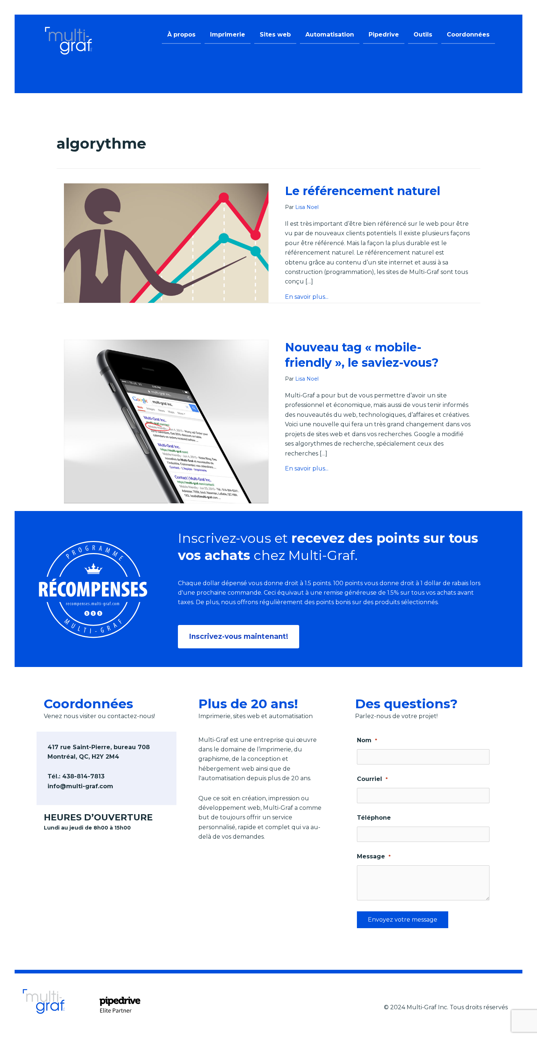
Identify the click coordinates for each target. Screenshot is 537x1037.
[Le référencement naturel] (166, 242)
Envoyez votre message (402, 919)
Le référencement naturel (362, 191)
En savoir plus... (306, 296)
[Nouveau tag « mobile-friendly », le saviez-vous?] (166, 421)
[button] (238, 636)
